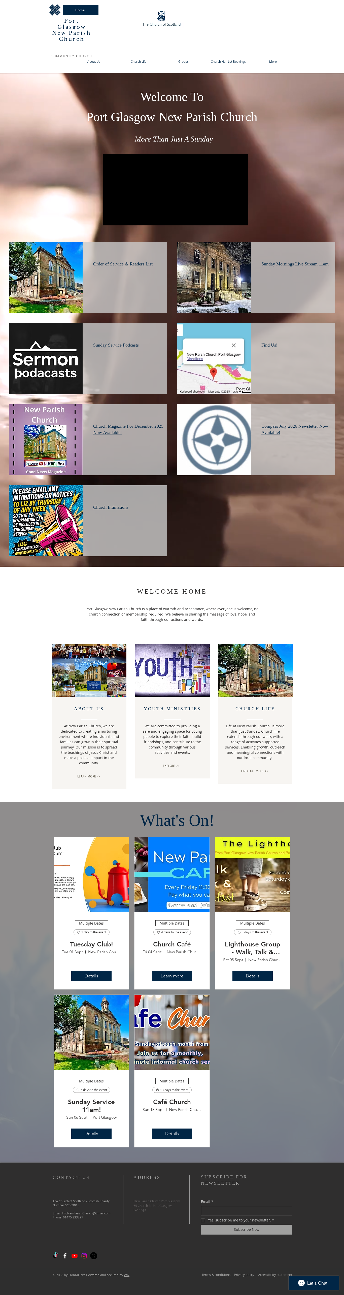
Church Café (172, 944)
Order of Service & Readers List (123, 263)
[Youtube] (74, 1255)
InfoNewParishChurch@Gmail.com (86, 1213)
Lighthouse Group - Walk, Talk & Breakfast (252, 948)
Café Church (172, 1102)
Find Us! (269, 345)
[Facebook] (64, 1255)
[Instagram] (84, 1255)
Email (207, 1201)
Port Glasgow (71, 24)
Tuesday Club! (91, 944)
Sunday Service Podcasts (116, 345)
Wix (126, 1275)
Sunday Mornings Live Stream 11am (295, 263)
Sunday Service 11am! (91, 1106)
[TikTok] (55, 1255)
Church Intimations (110, 507)
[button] (183, 61)
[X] (93, 1255)
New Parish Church (71, 36)
